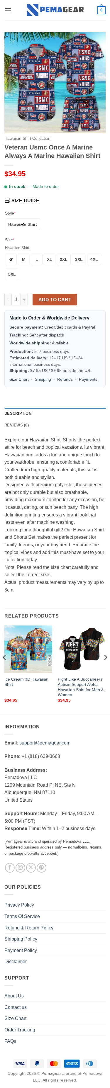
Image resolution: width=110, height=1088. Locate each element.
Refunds (65, 379)
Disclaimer (15, 961)
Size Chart (19, 379)
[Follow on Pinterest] (41, 868)
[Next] (105, 669)
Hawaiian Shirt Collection (27, 138)
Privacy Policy (19, 904)
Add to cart (54, 299)
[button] (7, 10)
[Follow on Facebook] (10, 868)
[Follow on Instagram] (20, 868)
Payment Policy (20, 950)
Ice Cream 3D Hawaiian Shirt (26, 682)
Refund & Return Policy (28, 927)
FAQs (10, 1041)
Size (9, 239)
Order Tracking (19, 1029)
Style (10, 213)
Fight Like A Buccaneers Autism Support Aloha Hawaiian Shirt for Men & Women (81, 687)
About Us (14, 995)
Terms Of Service (22, 916)
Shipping (43, 379)
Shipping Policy (20, 938)
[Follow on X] (31, 868)
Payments (88, 379)
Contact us (15, 1007)
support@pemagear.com (44, 742)
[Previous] (4, 669)
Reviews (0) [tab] (16, 425)
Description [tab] (17, 413)
